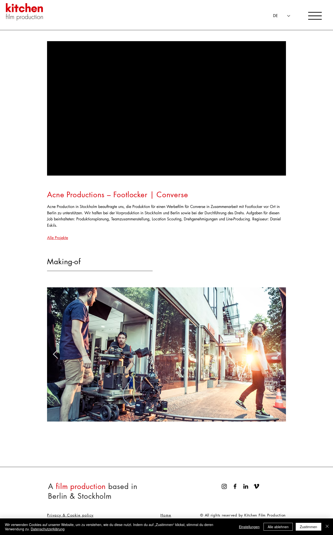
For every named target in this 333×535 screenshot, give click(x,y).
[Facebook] (235, 486)
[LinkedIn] (245, 486)
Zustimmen (308, 526)
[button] (315, 15)
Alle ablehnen (278, 526)
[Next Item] (277, 354)
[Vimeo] (256, 486)
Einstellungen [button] (249, 526)
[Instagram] (224, 486)
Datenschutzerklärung (48, 528)
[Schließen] (327, 526)
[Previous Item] (55, 354)
